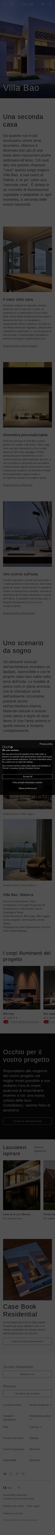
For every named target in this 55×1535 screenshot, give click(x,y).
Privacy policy (46, 744)
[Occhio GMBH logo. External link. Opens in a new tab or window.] (7, 747)
